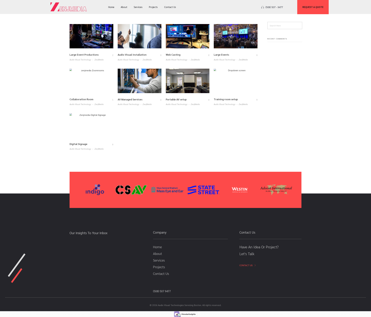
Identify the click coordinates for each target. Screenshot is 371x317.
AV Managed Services (130, 99)
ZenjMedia (99, 59)
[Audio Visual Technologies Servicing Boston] (68, 6)
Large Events (221, 54)
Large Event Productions (84, 54)
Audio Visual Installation (132, 54)
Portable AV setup (176, 99)
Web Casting (173, 54)
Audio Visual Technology (80, 59)
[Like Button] (110, 99)
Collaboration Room (81, 99)
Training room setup (226, 99)
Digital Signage (78, 144)
